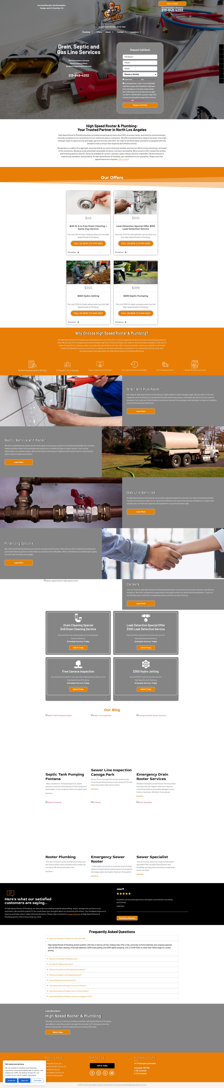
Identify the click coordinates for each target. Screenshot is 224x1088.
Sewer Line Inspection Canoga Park (111, 772)
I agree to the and (139, 79)
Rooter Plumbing (61, 857)
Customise (37, 1080)
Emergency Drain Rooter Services (152, 776)
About (108, 32)
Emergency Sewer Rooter (108, 859)
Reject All (24, 1080)
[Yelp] (105, 1073)
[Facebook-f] (92, 1073)
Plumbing (86, 32)
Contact (120, 32)
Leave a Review (74, 914)
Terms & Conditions (149, 79)
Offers (99, 32)
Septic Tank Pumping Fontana (65, 776)
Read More (32, 1075)
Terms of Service (139, 100)
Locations (134, 32)
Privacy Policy (137, 79)
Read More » (49, 793)
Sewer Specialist (152, 857)
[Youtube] (111, 1073)
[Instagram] (98, 1073)
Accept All (11, 1080)
